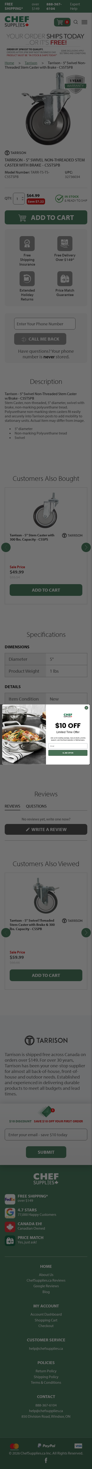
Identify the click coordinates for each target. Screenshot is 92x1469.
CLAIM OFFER (68, 753)
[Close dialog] (86, 707)
